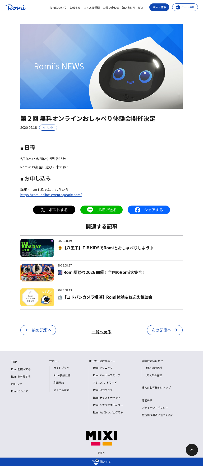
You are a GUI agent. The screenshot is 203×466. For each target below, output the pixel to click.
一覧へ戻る (101, 331)
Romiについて (57, 7)
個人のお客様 (154, 368)
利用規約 (58, 382)
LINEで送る (101, 210)
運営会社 (147, 400)
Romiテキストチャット (107, 398)
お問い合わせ (111, 7)
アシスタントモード (105, 382)
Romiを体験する (21, 376)
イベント (48, 127)
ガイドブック (61, 368)
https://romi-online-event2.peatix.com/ (51, 194)
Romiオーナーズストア (106, 375)
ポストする (54, 210)
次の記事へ (161, 330)
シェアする (149, 210)
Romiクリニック (103, 368)
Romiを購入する (21, 369)
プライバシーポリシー (155, 408)
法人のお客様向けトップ (156, 387)
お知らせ (75, 7)
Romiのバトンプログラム (108, 412)
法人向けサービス (132, 7)
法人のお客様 (154, 375)
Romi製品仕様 (61, 375)
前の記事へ (42, 330)
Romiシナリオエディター (108, 405)
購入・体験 (159, 7)
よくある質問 (92, 7)
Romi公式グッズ (103, 390)
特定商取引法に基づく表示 (157, 415)
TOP (14, 362)
